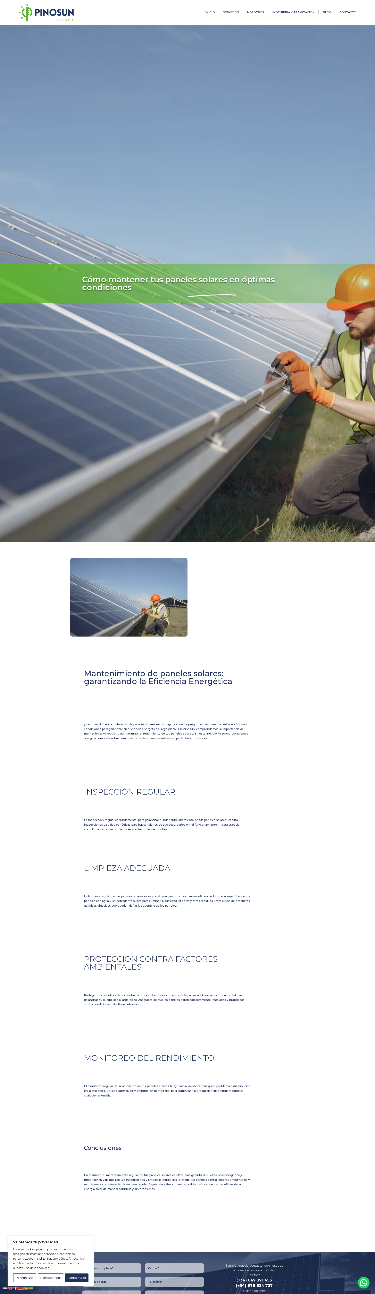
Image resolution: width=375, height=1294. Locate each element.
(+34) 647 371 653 (254, 1280)
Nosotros (255, 12)
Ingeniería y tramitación (293, 12)
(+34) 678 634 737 (254, 1285)
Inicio (210, 12)
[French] (15, 1288)
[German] (20, 1288)
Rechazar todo (50, 1278)
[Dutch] (5, 1288)
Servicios (231, 12)
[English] (10, 1288)
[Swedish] (30, 1288)
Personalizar (24, 1278)
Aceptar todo (77, 1278)
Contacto (347, 12)
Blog (327, 12)
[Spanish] (25, 1288)
